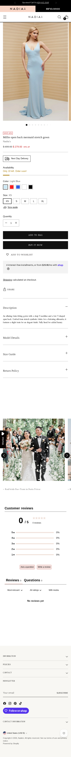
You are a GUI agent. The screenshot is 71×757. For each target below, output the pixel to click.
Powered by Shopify (11, 744)
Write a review (44, 567)
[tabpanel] (35, 612)
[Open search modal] (59, 17)
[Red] (11, 187)
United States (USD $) (16, 733)
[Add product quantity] (16, 223)
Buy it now (35, 245)
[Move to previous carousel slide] (4, 455)
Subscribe (62, 693)
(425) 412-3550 (43, 2)
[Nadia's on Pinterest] (16, 704)
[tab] (33, 580)
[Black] (30, 187)
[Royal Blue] (18, 187)
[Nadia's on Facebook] (5, 704)
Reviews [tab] (13, 580)
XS (7, 201)
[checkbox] (53, 590)
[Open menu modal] (4, 17)
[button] (35, 532)
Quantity (7, 216)
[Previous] (15, 3)
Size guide (13, 207)
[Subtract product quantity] (6, 223)
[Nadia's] (35, 16)
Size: (7, 195)
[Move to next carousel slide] (67, 455)
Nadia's (7, 141)
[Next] (56, 3)
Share (11, 290)
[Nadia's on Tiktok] (21, 704)
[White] (24, 187)
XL (42, 201)
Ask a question (27, 567)
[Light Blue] (5, 187)
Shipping (7, 279)
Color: (11, 181)
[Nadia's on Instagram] (10, 704)
